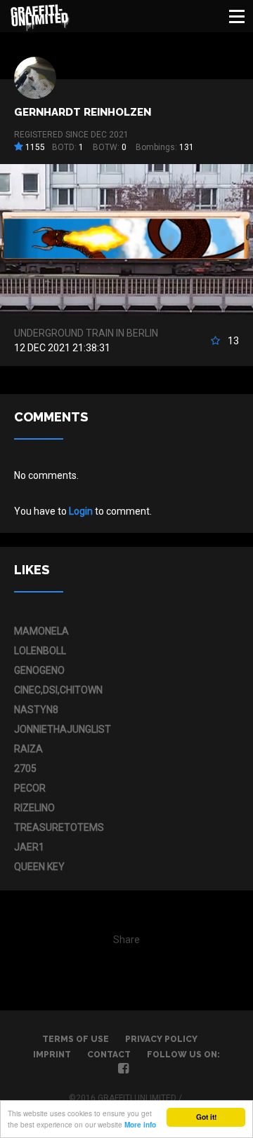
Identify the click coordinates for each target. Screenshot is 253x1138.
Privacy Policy (161, 1039)
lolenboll (40, 650)
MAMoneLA (41, 631)
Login (81, 511)
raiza (28, 748)
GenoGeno (39, 670)
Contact (109, 1054)
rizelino (34, 807)
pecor (30, 788)
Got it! (206, 1117)
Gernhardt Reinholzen (82, 112)
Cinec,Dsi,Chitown (58, 690)
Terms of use (75, 1039)
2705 (25, 768)
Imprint (52, 1054)
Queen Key (39, 866)
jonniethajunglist (62, 729)
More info (140, 1125)
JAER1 (29, 847)
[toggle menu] (236, 16)
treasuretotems (59, 827)
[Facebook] (123, 1070)
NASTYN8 (36, 709)
